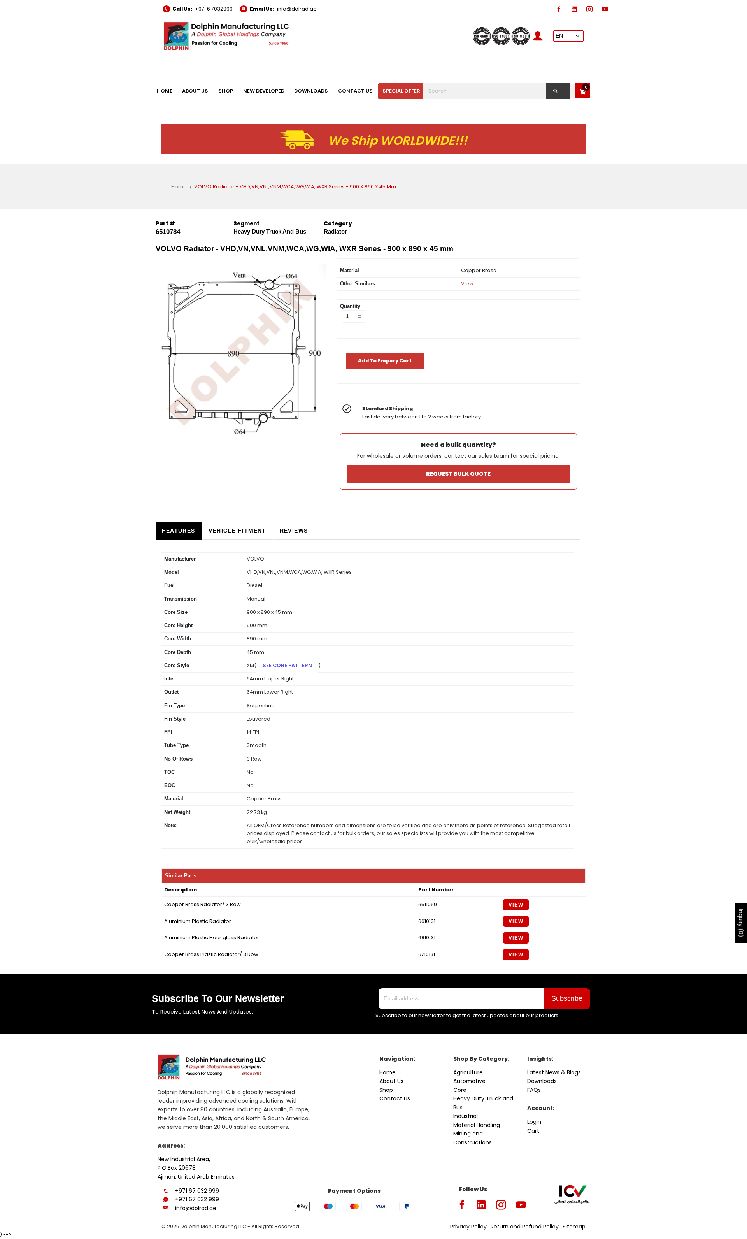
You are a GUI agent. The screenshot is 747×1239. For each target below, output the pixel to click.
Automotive (469, 1081)
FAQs (534, 1090)
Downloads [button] (311, 91)
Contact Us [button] (355, 91)
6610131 (426, 921)
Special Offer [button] (401, 91)
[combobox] (501, 91)
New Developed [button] (263, 91)
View (467, 283)
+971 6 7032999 (214, 8)
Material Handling (476, 1125)
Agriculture (468, 1072)
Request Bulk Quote (458, 474)
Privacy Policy (468, 1226)
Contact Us (394, 1098)
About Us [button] (195, 91)
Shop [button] (225, 91)
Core (459, 1090)
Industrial (465, 1116)
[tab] (179, 531)
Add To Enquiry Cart (385, 360)
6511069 (427, 904)
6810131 (426, 937)
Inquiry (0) (741, 923)
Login (534, 1122)
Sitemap (574, 1226)
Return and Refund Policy (525, 1226)
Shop (386, 1090)
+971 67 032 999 (197, 1191)
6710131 (426, 954)
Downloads (542, 1081)
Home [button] (164, 91)
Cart (533, 1131)
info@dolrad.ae (297, 8)
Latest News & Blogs (554, 1072)
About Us (391, 1081)
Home (179, 186)
